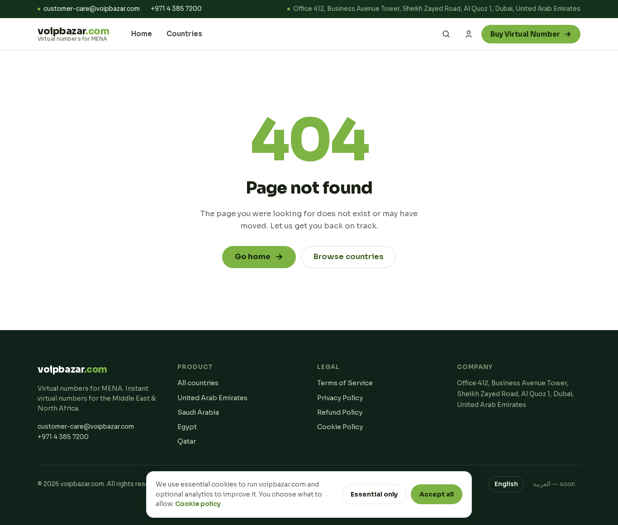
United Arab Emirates (212, 398)
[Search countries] (446, 34)
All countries (198, 383)
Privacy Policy (340, 398)
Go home (259, 256)
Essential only (374, 494)
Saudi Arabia (198, 412)
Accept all (436, 494)
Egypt (187, 427)
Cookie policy (198, 504)
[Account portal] (469, 34)
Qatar (186, 441)
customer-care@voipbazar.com (91, 9)
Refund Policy (339, 412)
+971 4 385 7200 (176, 9)
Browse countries (349, 256)
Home (141, 33)
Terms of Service (345, 383)
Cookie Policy (340, 427)
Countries (184, 33)
